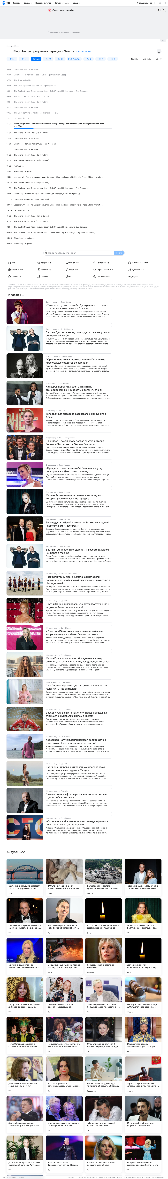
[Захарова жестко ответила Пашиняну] (103, 956)
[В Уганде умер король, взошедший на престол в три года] (143, 1035)
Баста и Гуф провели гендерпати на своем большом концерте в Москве (77, 551)
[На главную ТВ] (7, 3)
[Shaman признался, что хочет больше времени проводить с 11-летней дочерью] (103, 996)
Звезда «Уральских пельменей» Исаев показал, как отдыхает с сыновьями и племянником (77, 714)
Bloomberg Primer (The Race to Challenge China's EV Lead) (40, 75)
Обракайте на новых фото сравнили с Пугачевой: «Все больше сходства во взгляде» (75, 361)
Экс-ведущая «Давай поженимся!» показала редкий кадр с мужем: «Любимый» (77, 524)
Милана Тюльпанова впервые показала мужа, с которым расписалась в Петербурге (74, 497)
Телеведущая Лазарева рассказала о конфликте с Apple (76, 415)
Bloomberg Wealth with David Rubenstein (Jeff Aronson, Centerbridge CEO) (47, 194)
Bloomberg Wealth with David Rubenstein (32, 199)
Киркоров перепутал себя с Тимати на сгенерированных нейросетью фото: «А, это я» (74, 388)
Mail (3, 1177)
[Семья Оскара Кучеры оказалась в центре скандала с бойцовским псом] (25, 916)
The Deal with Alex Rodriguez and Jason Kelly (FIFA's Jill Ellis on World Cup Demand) (51, 91)
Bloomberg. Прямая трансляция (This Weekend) (35, 144)
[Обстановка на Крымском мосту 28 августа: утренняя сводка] (25, 877)
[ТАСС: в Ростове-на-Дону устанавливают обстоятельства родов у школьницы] (64, 877)
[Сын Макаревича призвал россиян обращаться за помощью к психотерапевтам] (64, 996)
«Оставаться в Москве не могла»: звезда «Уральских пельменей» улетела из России (78, 823)
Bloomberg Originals (23, 171)
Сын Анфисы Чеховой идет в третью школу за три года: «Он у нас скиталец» (76, 687)
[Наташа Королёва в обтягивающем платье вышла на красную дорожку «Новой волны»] (64, 1075)
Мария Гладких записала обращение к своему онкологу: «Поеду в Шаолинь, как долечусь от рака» (78, 660)
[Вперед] (164, 10)
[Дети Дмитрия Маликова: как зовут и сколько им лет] (25, 1075)
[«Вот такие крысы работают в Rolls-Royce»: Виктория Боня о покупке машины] (64, 916)
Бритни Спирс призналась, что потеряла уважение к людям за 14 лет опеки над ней (77, 606)
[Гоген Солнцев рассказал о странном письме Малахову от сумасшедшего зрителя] (25, 1035)
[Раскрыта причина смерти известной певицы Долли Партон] (143, 1154)
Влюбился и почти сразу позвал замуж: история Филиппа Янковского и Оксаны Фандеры (75, 443)
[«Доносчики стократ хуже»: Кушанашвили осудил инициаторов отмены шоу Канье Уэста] (103, 1114)
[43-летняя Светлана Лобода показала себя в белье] (103, 1154)
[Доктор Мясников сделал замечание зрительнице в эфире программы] (25, 1114)
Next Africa (18, 166)
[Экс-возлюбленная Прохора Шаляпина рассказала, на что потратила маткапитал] (143, 916)
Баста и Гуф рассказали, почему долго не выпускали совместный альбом (78, 334)
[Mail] (3, 3)
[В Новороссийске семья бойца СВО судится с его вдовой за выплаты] (143, 996)
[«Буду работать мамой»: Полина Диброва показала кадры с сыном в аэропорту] (25, 996)
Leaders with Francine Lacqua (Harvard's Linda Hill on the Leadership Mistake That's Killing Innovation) (58, 177)
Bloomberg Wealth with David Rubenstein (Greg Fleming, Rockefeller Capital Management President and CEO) (59, 125)
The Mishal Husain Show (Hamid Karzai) (31, 96)
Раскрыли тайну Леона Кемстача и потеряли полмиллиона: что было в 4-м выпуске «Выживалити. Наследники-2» (78, 580)
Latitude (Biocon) (21, 118)
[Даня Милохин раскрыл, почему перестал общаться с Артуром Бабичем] (25, 1154)
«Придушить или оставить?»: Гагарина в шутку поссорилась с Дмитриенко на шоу (74, 470)
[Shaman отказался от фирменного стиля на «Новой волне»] (64, 1154)
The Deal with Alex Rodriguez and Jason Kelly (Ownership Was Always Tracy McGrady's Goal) (54, 232)
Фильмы (134, 59)
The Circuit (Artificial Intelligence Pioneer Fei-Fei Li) (36, 113)
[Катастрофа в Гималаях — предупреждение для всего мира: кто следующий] (103, 877)
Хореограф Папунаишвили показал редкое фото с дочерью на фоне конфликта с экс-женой (76, 741)
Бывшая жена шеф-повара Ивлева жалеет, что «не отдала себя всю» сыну (76, 796)
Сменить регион (83, 51)
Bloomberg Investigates (24, 238)
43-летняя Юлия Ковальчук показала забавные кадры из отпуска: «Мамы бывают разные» (74, 633)
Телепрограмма (13, 46)
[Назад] (158, 10)
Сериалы (147, 59)
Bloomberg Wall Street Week (26, 69)
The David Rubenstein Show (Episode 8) (31, 160)
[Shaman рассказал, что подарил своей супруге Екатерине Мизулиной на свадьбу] (64, 1114)
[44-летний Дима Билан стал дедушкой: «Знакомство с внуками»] (143, 1114)
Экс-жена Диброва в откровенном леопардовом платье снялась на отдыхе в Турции (75, 769)
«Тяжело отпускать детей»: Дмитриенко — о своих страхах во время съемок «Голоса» (77, 307)
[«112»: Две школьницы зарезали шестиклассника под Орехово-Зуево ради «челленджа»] (103, 916)
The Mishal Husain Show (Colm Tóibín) (31, 102)
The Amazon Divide (22, 80)
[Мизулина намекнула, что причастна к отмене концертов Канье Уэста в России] (25, 956)
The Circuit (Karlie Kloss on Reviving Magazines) (35, 85)
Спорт (158, 59)
